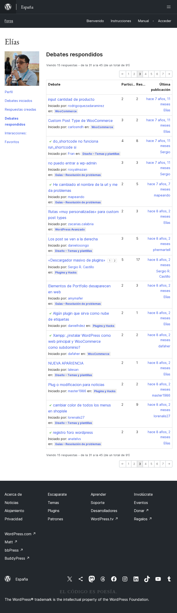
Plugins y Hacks (66, 272)
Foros (9, 21)
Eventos (141, 502)
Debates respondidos (15, 121)
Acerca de (13, 494)
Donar (141, 510)
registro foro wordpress (73, 432)
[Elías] (22, 69)
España (21, 579)
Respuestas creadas (20, 109)
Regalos (143, 519)
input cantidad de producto (71, 99)
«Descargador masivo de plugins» (76, 260)
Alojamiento (14, 510)
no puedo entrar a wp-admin (72, 163)
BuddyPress (17, 558)
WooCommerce (66, 111)
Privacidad (14, 519)
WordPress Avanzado (70, 229)
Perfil (9, 92)
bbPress (14, 550)
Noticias (11, 502)
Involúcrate (143, 494)
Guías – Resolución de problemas (78, 175)
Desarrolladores (104, 510)
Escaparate (57, 494)
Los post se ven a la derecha (73, 239)
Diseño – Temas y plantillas (101, 153)
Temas (53, 502)
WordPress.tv (104, 519)
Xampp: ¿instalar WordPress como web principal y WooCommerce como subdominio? (79, 341)
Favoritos (12, 142)
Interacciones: (16, 133)
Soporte (98, 502)
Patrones (55, 519)
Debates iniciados (18, 101)
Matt (11, 542)
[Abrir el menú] (169, 7)
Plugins (53, 510)
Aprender (98, 494)
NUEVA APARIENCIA (65, 363)
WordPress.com (20, 534)
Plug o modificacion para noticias (76, 384)
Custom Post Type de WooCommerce (80, 120)
